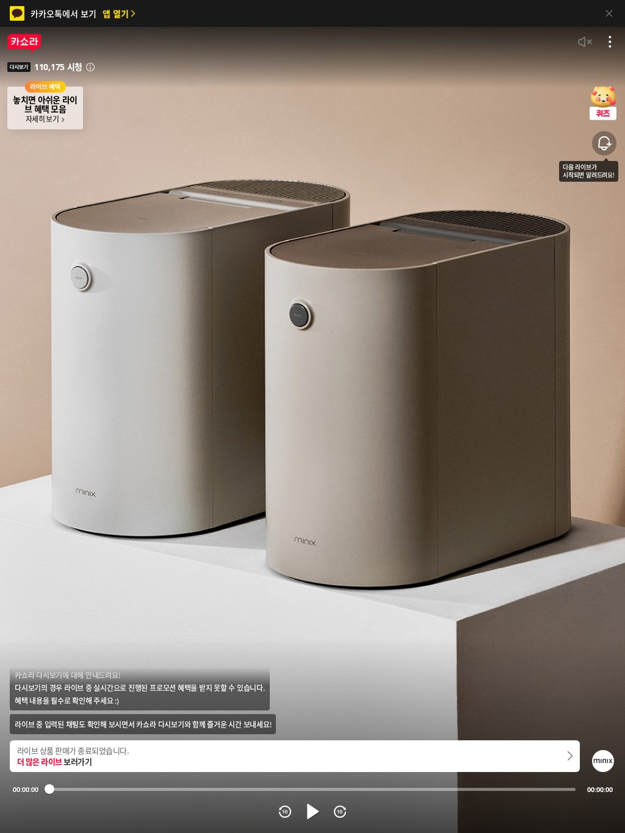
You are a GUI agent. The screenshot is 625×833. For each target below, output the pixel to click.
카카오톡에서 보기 (80, 14)
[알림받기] (604, 143)
